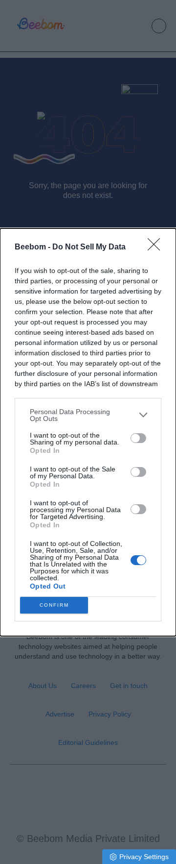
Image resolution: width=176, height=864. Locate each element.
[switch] (138, 438)
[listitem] (88, 415)
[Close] (157, 247)
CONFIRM (54, 605)
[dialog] (88, 432)
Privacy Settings (144, 857)
